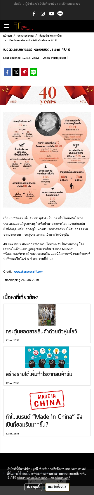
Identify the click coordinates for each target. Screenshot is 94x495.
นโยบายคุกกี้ (62, 478)
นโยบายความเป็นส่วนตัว (32, 478)
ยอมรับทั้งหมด (57, 487)
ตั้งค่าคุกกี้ (33, 487)
